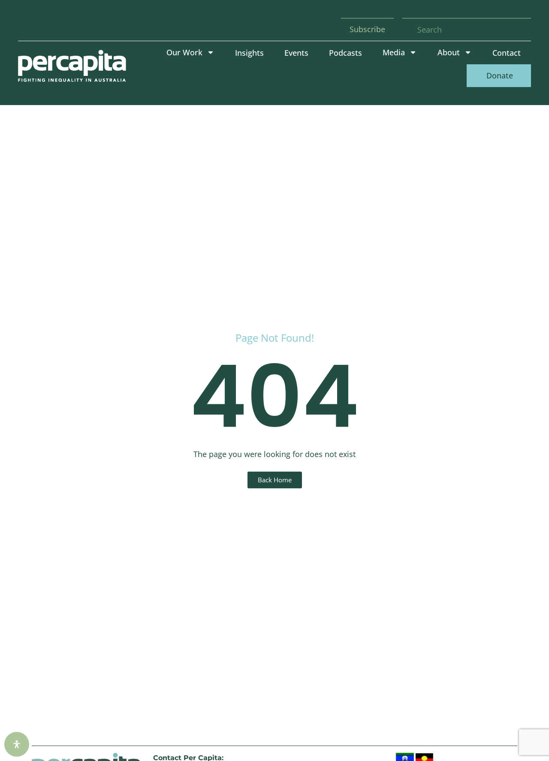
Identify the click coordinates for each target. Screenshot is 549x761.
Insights (249, 53)
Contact (506, 53)
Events (296, 53)
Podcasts (345, 53)
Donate (498, 75)
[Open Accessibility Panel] (16, 744)
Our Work (184, 52)
